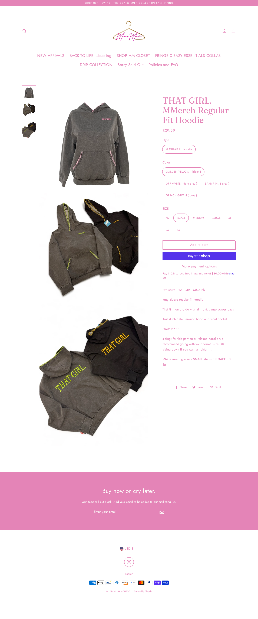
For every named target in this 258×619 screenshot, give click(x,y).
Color (166, 162)
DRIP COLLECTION (96, 64)
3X (178, 230)
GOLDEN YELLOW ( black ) (183, 172)
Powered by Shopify (143, 591)
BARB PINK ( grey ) (217, 184)
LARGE (216, 218)
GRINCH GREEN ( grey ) (181, 196)
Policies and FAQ (163, 64)
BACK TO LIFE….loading (90, 55)
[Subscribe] (161, 512)
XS (167, 218)
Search (129, 574)
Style (166, 140)
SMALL (181, 218)
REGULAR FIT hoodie (179, 149)
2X (167, 230)
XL (229, 218)
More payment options (199, 266)
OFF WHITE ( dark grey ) (181, 184)
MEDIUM (198, 218)
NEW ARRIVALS (50, 55)
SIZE (166, 208)
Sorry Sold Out (130, 64)
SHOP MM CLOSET (133, 55)
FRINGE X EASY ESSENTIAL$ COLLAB (188, 55)
